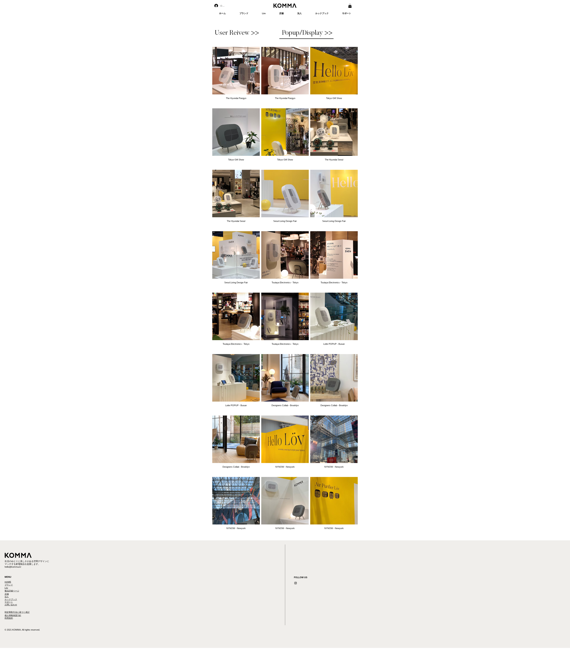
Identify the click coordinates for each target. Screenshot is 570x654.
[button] (350, 6)
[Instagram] (295, 583)
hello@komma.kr (13, 567)
